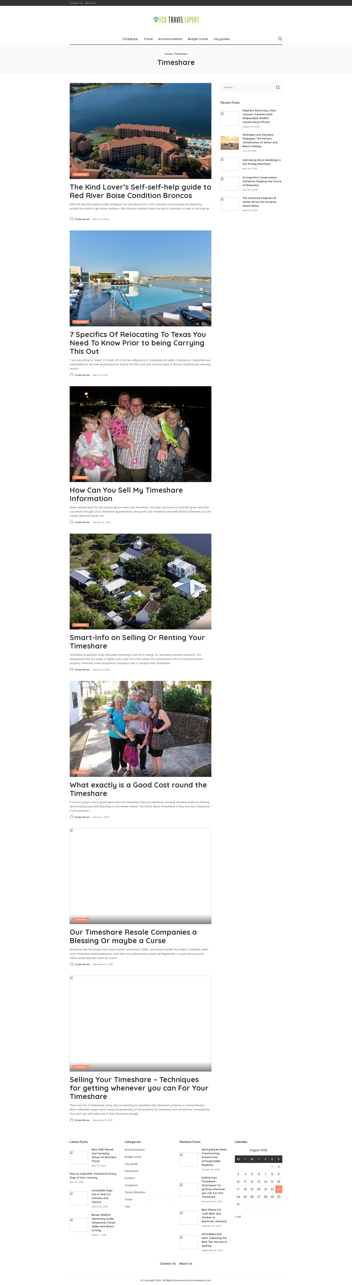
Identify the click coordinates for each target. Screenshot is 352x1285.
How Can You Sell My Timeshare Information (126, 494)
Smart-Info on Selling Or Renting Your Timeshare (137, 641)
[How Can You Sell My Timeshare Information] (140, 434)
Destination (131, 1171)
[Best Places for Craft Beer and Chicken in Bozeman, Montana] (189, 1218)
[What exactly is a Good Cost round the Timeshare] (140, 729)
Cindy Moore (82, 219)
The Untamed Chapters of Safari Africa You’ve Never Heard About (260, 201)
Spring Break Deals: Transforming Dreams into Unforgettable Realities (214, 1157)
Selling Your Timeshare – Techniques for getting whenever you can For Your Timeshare (139, 1088)
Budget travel (133, 1157)
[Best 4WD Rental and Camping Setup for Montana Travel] (79, 1157)
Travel (128, 1199)
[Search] (280, 38)
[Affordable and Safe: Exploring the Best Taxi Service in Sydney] (189, 1242)
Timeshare (81, 174)
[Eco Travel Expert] (176, 20)
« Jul (238, 1217)
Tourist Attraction (135, 1192)
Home (168, 54)
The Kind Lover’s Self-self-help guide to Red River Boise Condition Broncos (140, 191)
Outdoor (130, 1178)
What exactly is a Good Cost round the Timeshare (138, 789)
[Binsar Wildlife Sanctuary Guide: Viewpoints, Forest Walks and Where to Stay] (79, 1225)
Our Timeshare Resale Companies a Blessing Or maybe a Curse (133, 936)
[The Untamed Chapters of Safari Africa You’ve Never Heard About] (230, 204)
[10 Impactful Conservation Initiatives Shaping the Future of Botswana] (230, 184)
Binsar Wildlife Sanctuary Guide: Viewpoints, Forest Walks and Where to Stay (103, 1222)
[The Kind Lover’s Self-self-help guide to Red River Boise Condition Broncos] (140, 131)
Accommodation (135, 1149)
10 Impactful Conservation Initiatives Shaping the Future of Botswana (262, 181)
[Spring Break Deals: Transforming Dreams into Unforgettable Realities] (189, 1159)
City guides (131, 1163)
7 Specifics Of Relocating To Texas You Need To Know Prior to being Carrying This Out (138, 343)
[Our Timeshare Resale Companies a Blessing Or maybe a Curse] (140, 876)
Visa (127, 1206)
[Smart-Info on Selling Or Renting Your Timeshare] (140, 581)
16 (278, 1182)
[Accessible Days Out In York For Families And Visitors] (79, 1198)
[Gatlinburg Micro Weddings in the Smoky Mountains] (230, 164)
